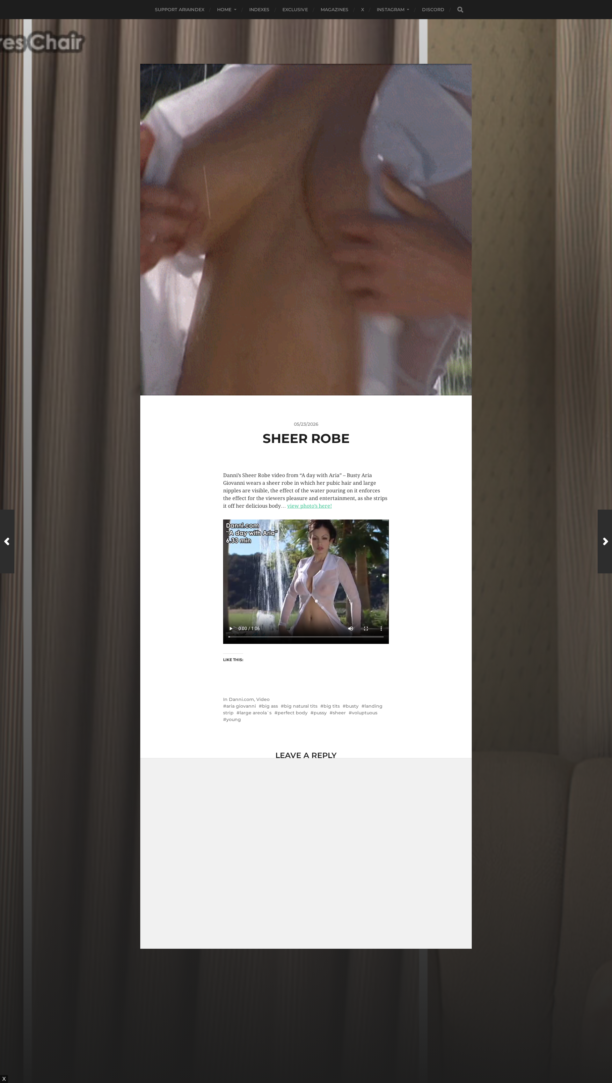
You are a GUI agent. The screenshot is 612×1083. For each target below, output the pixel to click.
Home (224, 9)
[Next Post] (605, 541)
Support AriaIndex (179, 9)
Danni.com (241, 699)
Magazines (334, 9)
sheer (339, 713)
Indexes (259, 9)
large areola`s (256, 713)
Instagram (390, 9)
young (233, 719)
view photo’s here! (309, 506)
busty (352, 706)
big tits (332, 706)
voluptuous (364, 713)
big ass (270, 706)
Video (263, 699)
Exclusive (295, 9)
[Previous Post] (7, 541)
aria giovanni (241, 706)
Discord (433, 9)
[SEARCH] (460, 10)
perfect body (293, 713)
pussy (320, 713)
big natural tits (300, 706)
